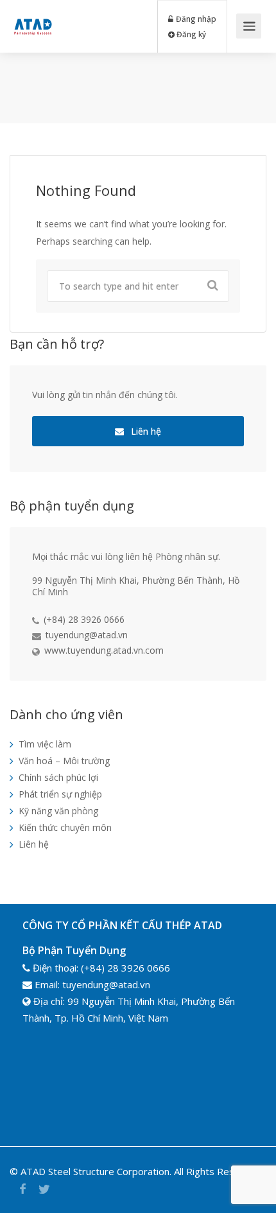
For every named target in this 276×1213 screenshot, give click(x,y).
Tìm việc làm (45, 744)
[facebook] (23, 1189)
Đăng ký (190, 34)
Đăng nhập (195, 18)
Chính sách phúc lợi (58, 777)
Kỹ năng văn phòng (58, 811)
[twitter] (44, 1189)
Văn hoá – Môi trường (64, 761)
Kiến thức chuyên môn (65, 827)
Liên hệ (144, 431)
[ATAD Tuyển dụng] (33, 17)
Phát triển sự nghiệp (60, 794)
